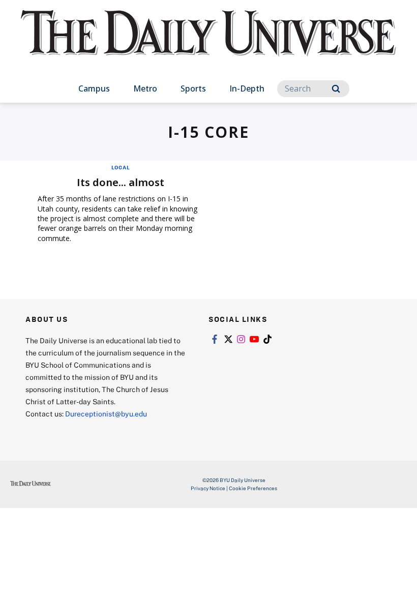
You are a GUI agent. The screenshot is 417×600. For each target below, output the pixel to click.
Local (120, 167)
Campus (94, 88)
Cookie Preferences (253, 488)
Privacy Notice (208, 488)
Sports (193, 88)
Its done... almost (120, 182)
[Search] (336, 89)
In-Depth (246, 88)
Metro (145, 88)
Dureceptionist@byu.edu (106, 413)
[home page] (208, 42)
